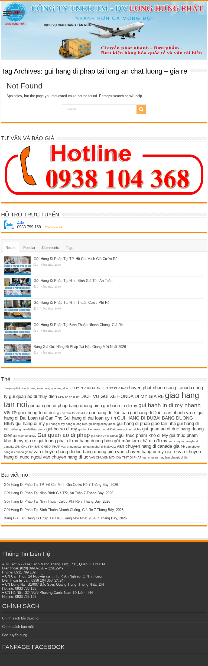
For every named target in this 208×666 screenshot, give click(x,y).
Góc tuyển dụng (14, 635)
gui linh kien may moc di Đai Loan (100, 429)
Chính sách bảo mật (18, 627)
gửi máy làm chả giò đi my (140, 440)
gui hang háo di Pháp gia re (27, 429)
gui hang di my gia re (102, 424)
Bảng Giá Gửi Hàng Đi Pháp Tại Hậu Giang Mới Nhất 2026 (80, 347)
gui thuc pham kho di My (143, 435)
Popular (29, 248)
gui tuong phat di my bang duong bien (75, 440)
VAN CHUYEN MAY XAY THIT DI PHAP (115, 457)
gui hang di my (30, 423)
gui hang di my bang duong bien (66, 424)
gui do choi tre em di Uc (72, 413)
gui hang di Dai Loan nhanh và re (163, 412)
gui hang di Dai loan (109, 412)
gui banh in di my (120, 405)
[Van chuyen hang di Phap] (104, 30)
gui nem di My (132, 429)
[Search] (141, 109)
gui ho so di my (61, 428)
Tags (69, 248)
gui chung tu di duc (37, 412)
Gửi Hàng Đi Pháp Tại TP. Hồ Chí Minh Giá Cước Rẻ (75, 259)
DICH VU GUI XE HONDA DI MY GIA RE (122, 396)
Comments (50, 248)
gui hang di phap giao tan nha (146, 423)
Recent (11, 248)
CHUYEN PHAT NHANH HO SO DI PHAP (98, 388)
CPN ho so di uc (68, 396)
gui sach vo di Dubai (104, 435)
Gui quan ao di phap (63, 435)
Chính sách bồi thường (20, 618)
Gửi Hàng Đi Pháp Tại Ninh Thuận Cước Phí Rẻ (71, 303)
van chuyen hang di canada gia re (151, 446)
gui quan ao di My (24, 435)
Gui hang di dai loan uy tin (89, 418)
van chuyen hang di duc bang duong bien (75, 451)
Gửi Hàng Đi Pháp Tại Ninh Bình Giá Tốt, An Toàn (73, 281)
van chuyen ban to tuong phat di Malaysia (88, 446)
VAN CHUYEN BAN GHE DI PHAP (37, 446)
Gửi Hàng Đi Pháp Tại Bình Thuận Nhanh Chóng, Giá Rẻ (78, 325)
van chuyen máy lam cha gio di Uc (165, 457)
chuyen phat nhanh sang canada (159, 387)
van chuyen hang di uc (65, 457)
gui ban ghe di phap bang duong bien (65, 405)
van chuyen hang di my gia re (147, 451)
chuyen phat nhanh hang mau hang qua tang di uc (36, 388)
